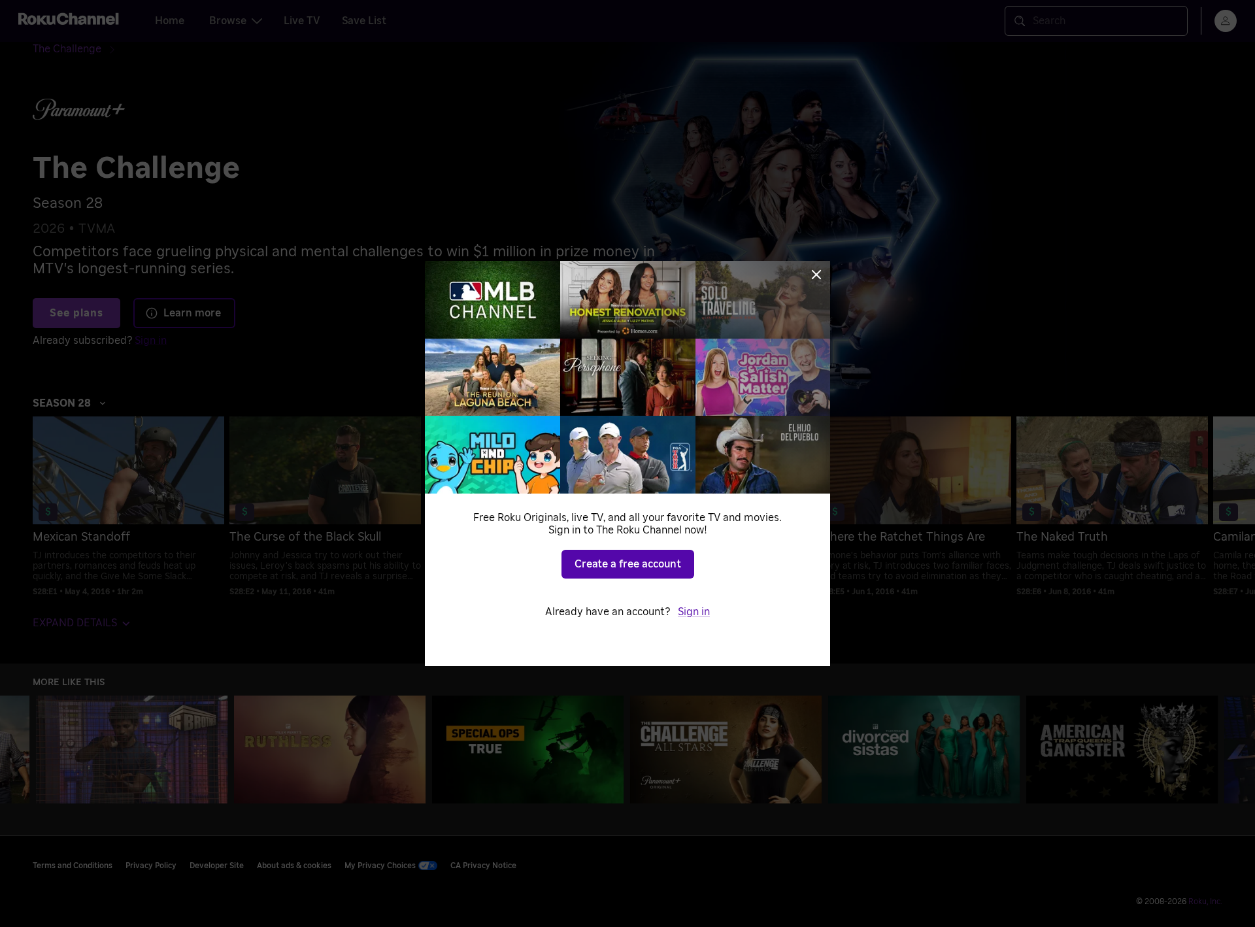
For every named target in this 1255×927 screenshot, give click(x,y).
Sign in (694, 612)
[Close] (816, 274)
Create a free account (628, 564)
